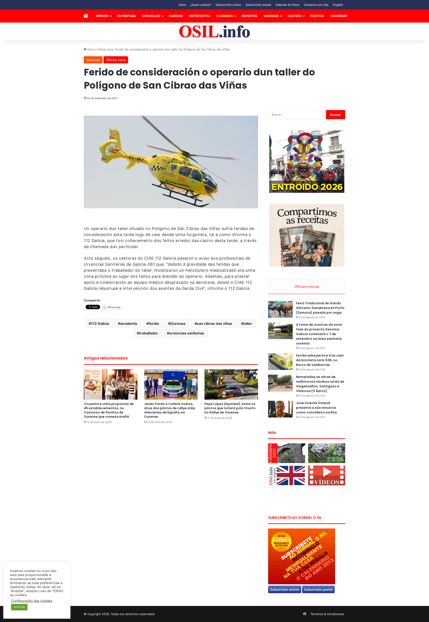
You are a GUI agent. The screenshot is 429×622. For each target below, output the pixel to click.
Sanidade (271, 16)
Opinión (102, 16)
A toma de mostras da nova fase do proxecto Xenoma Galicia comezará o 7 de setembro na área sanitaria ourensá (319, 334)
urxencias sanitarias (186, 333)
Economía (225, 16)
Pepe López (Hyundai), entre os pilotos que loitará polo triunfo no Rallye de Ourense (230, 408)
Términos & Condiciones (327, 614)
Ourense (176, 16)
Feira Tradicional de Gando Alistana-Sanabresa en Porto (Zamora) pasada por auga (320, 308)
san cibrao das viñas (214, 323)
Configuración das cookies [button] (31, 601)
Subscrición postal (258, 4)
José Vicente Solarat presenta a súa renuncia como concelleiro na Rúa (316, 408)
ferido (154, 323)
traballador (148, 333)
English (338, 4)
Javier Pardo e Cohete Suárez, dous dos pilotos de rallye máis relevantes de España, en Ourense (169, 410)
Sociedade (338, 16)
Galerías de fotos (287, 4)
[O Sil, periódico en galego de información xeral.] (214, 31)
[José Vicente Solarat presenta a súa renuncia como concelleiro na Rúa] (280, 409)
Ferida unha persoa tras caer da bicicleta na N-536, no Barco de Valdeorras (320, 360)
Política (317, 16)
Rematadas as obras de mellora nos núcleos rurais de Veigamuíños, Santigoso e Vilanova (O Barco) (320, 384)
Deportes (249, 16)
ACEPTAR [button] (19, 607)
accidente (128, 323)
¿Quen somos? (200, 4)
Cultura (294, 16)
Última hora (105, 49)
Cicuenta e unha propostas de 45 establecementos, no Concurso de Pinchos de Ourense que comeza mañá (109, 410)
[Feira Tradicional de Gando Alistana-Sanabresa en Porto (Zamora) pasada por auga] (280, 309)
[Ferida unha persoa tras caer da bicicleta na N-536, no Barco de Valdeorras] (280, 361)
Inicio (182, 4)
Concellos (151, 16)
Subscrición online (228, 4)
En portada (126, 16)
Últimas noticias (306, 286)
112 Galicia (100, 323)
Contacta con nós (316, 4)
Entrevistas (199, 16)
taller (247, 323)
